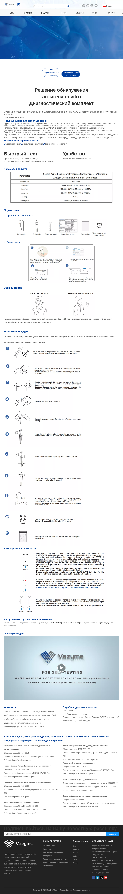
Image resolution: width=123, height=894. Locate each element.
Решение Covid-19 (50, 846)
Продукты (76, 849)
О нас (75, 859)
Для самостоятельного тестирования (71, 74)
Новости (76, 853)
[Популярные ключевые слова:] (68, 6)
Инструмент (47, 866)
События (76, 856)
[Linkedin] (87, 5)
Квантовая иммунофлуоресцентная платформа (53, 852)
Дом (74, 846)
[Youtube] (96, 5)
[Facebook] (83, 5)
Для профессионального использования (51, 72)
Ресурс (75, 863)
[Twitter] (91, 5)
